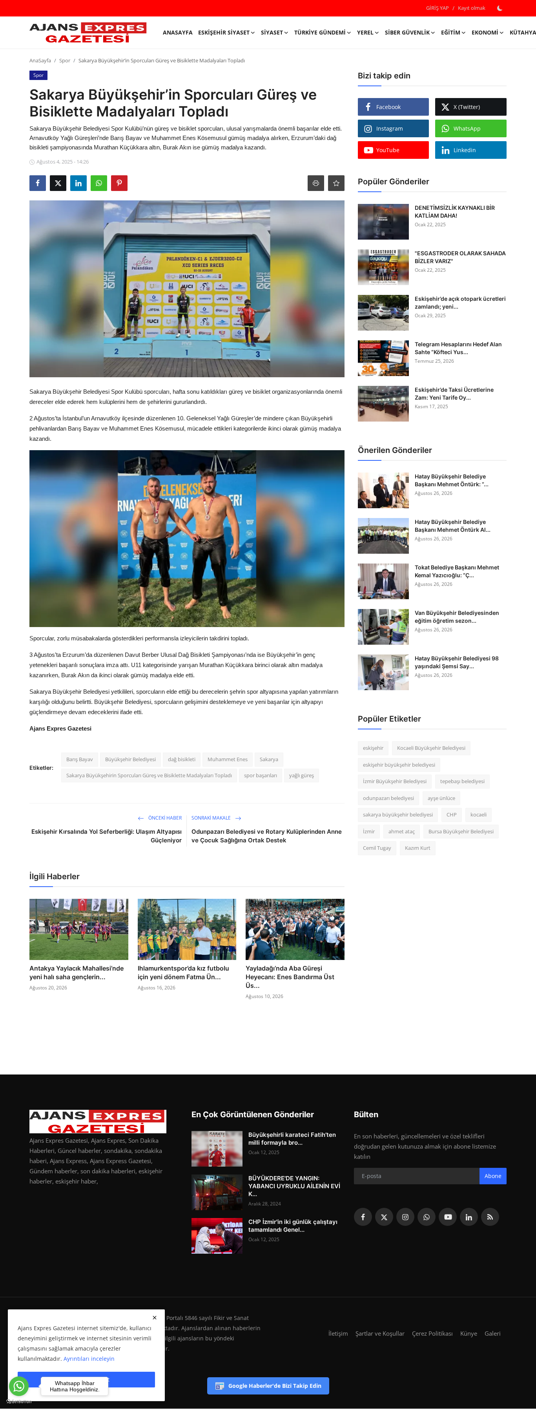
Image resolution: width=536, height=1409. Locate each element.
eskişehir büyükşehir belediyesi (399, 764)
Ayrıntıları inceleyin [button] (89, 1358)
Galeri (493, 1333)
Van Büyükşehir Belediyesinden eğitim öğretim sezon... (457, 616)
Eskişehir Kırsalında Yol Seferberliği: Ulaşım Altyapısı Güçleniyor (106, 836)
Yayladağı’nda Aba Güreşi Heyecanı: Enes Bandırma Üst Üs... (290, 976)
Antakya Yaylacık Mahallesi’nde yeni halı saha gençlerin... (76, 972)
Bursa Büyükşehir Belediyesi (461, 831)
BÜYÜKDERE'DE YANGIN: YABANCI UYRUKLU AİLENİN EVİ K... (294, 1186)
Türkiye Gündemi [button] (320, 32)
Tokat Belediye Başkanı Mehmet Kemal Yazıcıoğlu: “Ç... (457, 571)
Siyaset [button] (272, 32)
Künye (468, 1333)
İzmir (369, 831)
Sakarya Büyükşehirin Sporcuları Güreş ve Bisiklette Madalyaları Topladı (149, 775)
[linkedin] (469, 1217)
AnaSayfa (178, 32)
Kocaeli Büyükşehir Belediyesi (431, 747)
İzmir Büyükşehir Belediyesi (395, 781)
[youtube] (448, 1217)
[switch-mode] (500, 8)
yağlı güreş (301, 775)
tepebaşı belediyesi (462, 781)
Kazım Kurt (417, 847)
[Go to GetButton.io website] (18, 1401)
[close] (154, 1317)
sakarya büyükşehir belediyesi (398, 814)
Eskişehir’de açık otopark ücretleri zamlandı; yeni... (460, 302)
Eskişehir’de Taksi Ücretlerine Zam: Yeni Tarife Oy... (454, 393)
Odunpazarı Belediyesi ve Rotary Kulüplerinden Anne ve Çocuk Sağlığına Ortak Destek (266, 836)
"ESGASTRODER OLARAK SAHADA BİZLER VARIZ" (460, 257)
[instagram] (405, 1217)
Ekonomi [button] (485, 32)
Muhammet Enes (228, 759)
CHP (452, 814)
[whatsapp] (426, 1217)
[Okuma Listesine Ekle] (336, 183)
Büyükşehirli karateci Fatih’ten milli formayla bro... (292, 1138)
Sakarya (269, 759)
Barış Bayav (79, 759)
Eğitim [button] (450, 32)
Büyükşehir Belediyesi (130, 759)
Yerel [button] (365, 32)
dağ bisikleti (181, 759)
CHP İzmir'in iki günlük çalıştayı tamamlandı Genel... (292, 1225)
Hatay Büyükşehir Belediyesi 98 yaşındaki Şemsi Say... (457, 662)
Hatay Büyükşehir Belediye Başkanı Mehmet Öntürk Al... (452, 525)
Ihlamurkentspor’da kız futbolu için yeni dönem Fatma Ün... (183, 972)
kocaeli (478, 814)
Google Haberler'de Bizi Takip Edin (274, 1385)
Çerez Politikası (432, 1333)
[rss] (490, 1217)
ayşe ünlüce (441, 798)
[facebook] (363, 1217)
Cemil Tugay (377, 847)
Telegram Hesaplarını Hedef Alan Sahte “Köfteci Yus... (458, 348)
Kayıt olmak (471, 7)
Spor (64, 60)
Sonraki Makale (211, 817)
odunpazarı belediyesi (388, 798)
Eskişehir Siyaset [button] (224, 32)
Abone (493, 1176)
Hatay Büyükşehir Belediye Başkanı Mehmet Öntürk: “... (452, 480)
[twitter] (384, 1217)
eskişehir (373, 747)
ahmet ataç (401, 831)
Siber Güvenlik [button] (407, 32)
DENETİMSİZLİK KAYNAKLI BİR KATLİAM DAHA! (455, 211)
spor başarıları (260, 775)
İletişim (338, 1333)
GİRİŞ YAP (437, 7)
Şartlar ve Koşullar (380, 1333)
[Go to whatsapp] (19, 1386)
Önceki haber (164, 817)
